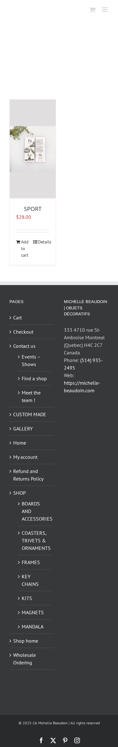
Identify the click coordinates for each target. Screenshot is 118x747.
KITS (27, 598)
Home (19, 443)
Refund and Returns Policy (28, 475)
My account (25, 457)
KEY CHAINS (30, 580)
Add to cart (25, 248)
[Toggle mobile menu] (105, 9)
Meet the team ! (31, 396)
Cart (17, 317)
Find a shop (34, 378)
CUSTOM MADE (29, 414)
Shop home (25, 641)
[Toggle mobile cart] (92, 9)
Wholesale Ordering (24, 659)
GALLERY (23, 428)
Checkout (23, 332)
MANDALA (32, 626)
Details (43, 242)
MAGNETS (33, 612)
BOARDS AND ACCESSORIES (35, 511)
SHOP (19, 493)
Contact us (24, 346)
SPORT (33, 209)
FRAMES (31, 562)
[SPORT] (33, 149)
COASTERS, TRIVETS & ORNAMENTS (35, 540)
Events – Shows (31, 360)
